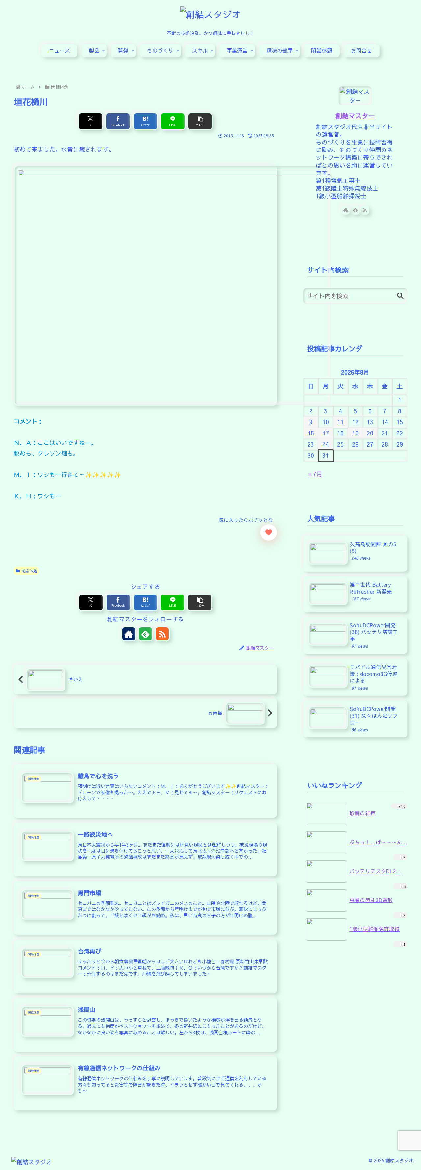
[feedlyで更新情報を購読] (145, 633)
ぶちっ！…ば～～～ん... (378, 842)
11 (340, 422)
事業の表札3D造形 (371, 899)
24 (325, 444)
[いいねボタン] (268, 532)
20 (370, 433)
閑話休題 (29, 570)
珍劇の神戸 (362, 813)
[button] (200, 121)
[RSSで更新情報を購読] (162, 633)
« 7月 (315, 474)
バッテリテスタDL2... (375, 871)
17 (325, 433)
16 (311, 433)
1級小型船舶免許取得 (374, 928)
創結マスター (355, 115)
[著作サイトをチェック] (128, 633)
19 (355, 433)
